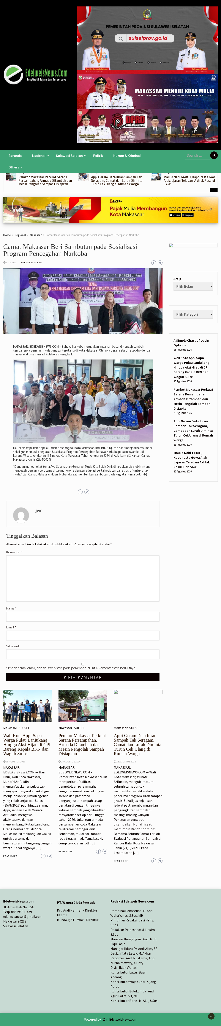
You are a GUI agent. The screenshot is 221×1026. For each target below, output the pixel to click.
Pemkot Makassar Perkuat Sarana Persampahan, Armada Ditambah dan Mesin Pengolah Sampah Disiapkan (45, 180)
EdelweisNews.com (123, 1019)
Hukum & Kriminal (127, 155)
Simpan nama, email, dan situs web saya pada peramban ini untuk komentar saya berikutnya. (71, 668)
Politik (98, 155)
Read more (10, 856)
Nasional (39, 155)
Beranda (15, 155)
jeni (39, 510)
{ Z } (104, 1019)
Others (14, 167)
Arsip (177, 278)
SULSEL (38, 262)
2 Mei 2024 (11, 262)
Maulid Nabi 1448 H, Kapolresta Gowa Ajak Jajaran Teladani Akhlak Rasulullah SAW (191, 180)
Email (11, 627)
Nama (11, 608)
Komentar (14, 552)
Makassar (27, 262)
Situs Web (13, 646)
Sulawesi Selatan (69, 155)
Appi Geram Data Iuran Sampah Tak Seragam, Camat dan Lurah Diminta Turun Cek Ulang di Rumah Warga (116, 180)
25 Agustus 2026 (15, 761)
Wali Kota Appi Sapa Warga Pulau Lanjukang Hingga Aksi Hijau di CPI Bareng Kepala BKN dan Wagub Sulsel (27, 744)
